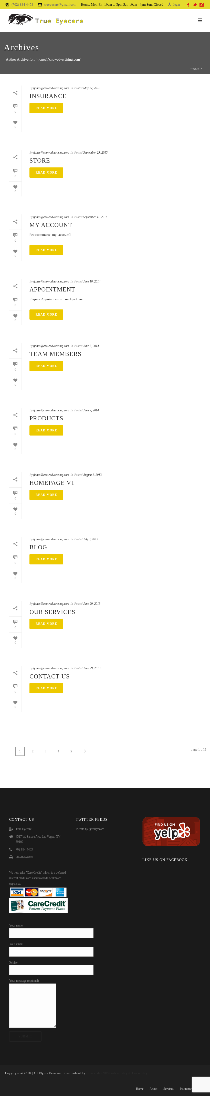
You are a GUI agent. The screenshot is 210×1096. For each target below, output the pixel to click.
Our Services (52, 612)
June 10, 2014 (91, 281)
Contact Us (49, 676)
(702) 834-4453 (22, 4)
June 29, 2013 (91, 604)
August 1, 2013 (92, 475)
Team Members (55, 354)
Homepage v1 (52, 482)
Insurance (48, 96)
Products (46, 418)
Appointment (52, 289)
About (153, 1089)
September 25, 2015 (95, 152)
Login (176, 4)
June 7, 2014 (91, 346)
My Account (50, 225)
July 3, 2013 (90, 539)
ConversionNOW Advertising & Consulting (117, 1073)
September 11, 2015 (95, 217)
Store (39, 160)
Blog (38, 547)
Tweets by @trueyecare (90, 829)
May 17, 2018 (91, 88)
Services (168, 1089)
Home (195, 69)
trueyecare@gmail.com (60, 4)
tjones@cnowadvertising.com (51, 88)
